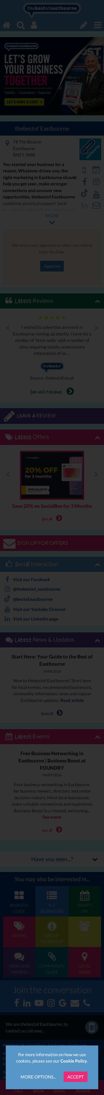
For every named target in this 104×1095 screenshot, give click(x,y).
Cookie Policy (73, 1060)
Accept (75, 1076)
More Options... (38, 1076)
